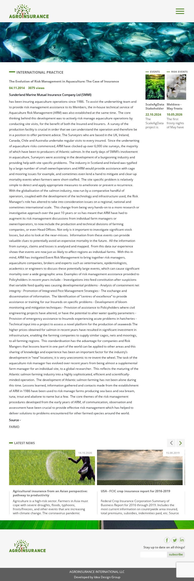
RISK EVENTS (179, 71)
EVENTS (155, 71)
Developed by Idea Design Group (97, 577)
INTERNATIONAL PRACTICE (39, 72)
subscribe (176, 554)
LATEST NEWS (24, 443)
